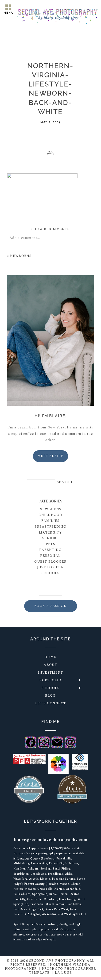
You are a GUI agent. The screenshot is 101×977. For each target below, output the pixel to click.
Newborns (21, 255)
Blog (50, 695)
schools (51, 573)
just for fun (50, 567)
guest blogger (50, 561)
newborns (50, 509)
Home (50, 657)
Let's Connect (50, 703)
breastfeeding (50, 526)
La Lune (63, 972)
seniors (50, 538)
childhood (50, 514)
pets (50, 544)
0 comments (50, 229)
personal (50, 555)
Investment (50, 672)
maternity (50, 532)
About (50, 664)
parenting (50, 549)
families (50, 520)
